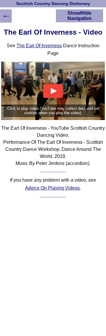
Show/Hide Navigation (79, 16)
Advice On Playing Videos (52, 187)
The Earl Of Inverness (39, 45)
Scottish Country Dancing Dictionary (53, 3)
